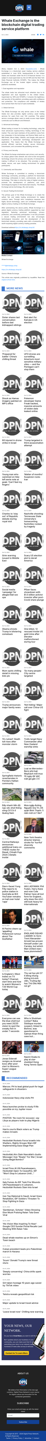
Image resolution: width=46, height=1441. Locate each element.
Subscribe (23, 1422)
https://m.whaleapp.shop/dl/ (25, 227)
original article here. (8, 280)
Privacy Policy (17, 1438)
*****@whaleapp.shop (9, 265)
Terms (8, 1438)
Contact (36, 1438)
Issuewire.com (31, 69)
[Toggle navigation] (29, 7)
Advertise (28, 1438)
